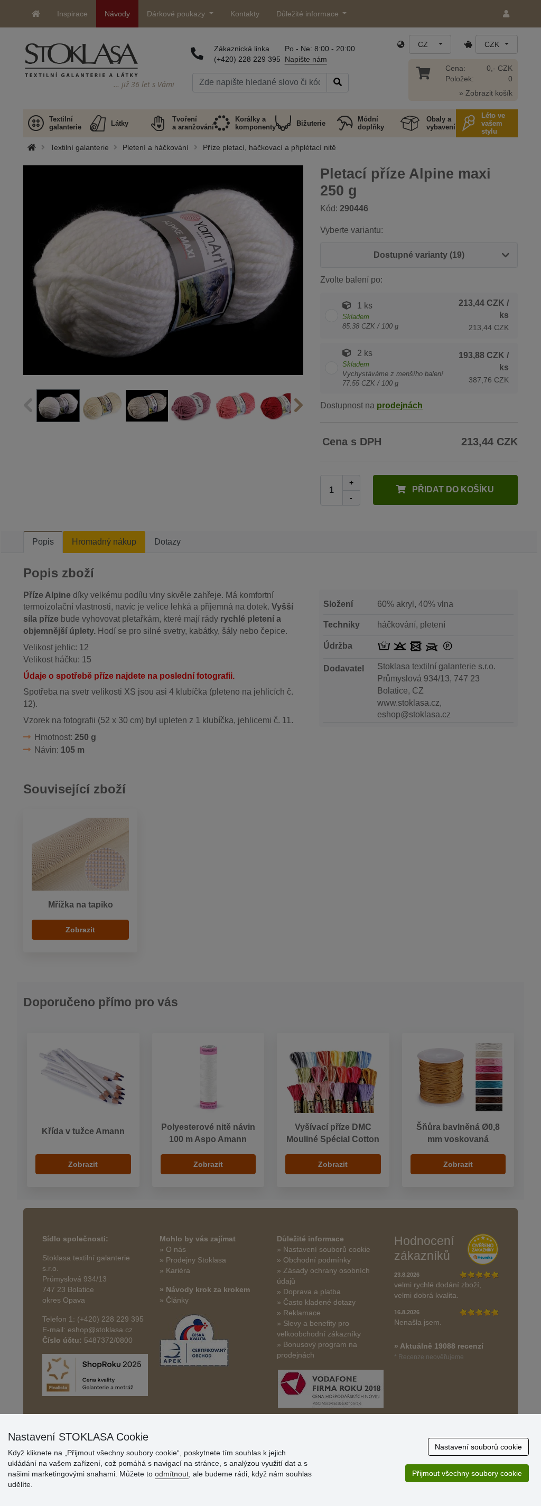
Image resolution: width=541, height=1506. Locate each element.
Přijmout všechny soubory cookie (467, 1473)
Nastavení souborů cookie (478, 1447)
